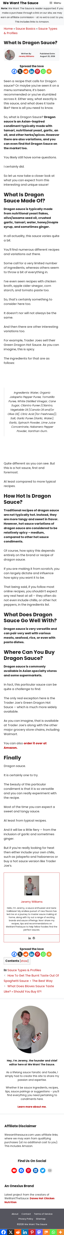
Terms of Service (43, 1213)
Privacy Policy (25, 1218)
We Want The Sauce (20, 3)
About (15, 1213)
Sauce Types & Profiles (24, 970)
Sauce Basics (25, 29)
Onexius (17, 1186)
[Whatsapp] (43, 71)
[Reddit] (25, 71)
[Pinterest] (37, 71)
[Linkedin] (31, 71)
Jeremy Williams (26, 56)
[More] (49, 71)
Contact (26, 1213)
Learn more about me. (32, 1107)
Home (8, 29)
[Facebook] (14, 71)
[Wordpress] (33, 938)
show (24, 961)
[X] (20, 71)
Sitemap (41, 1218)
